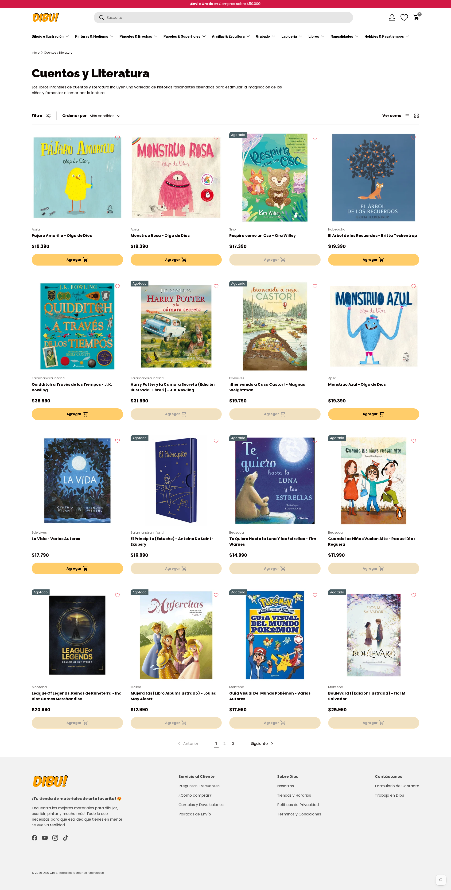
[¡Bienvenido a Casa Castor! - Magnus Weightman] (275, 326)
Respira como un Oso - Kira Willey (262, 235)
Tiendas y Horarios (294, 795)
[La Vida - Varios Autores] (77, 481)
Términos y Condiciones (299, 814)
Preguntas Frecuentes (199, 786)
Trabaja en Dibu (389, 795)
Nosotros (285, 786)
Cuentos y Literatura (58, 52)
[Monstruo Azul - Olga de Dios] (374, 326)
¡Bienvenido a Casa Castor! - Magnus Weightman (267, 387)
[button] (416, 17)
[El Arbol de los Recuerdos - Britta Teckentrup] (374, 177)
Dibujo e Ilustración (48, 36)
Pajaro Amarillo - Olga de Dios (62, 235)
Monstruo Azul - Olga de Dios (357, 384)
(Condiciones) (247, 3)
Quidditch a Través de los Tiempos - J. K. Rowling (72, 387)
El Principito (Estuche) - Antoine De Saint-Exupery (172, 541)
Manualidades (341, 36)
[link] (188, 744)
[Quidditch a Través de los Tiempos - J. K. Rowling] (77, 326)
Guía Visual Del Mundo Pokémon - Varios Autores (270, 696)
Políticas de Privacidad (298, 804)
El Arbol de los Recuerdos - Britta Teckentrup (372, 235)
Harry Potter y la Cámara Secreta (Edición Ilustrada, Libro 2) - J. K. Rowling (173, 387)
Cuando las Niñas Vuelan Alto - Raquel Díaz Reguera (372, 541)
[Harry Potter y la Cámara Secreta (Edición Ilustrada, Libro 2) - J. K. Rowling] (176, 326)
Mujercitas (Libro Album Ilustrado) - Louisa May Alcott (174, 696)
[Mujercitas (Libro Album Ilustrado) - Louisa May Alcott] (176, 635)
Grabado (263, 36)
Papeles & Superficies (181, 36)
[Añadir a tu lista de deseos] (117, 137)
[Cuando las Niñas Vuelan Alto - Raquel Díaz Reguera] (374, 481)
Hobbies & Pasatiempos (384, 36)
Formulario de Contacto (397, 786)
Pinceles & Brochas (136, 36)
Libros (313, 36)
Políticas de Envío (195, 814)
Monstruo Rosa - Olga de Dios (160, 235)
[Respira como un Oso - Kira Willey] (275, 177)
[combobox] (223, 17)
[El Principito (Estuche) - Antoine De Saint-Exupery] (176, 481)
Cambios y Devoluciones (201, 804)
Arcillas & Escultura (228, 36)
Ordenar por (74, 115)
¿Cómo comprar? (195, 795)
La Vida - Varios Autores (56, 538)
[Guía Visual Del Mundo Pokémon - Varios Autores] (275, 635)
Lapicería (289, 36)
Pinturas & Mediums (91, 36)
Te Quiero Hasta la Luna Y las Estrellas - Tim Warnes (272, 541)
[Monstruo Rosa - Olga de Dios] (176, 177)
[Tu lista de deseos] (404, 17)
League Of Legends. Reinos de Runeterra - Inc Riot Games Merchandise (76, 696)
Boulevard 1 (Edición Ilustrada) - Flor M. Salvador (367, 696)
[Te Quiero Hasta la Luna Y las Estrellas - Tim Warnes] (275, 481)
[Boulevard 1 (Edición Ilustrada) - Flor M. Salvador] (374, 635)
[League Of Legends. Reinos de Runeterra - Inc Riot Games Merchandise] (77, 635)
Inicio (35, 52)
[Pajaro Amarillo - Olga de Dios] (77, 177)
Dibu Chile (50, 873)
